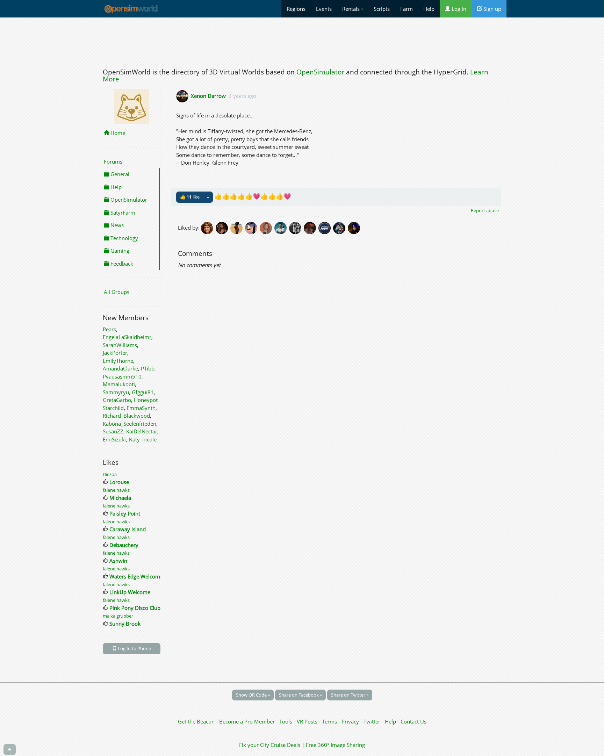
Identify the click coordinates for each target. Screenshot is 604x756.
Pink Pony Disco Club (134, 607)
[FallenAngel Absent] (296, 227)
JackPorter (115, 352)
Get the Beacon (196, 721)
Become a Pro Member (247, 721)
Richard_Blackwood (126, 415)
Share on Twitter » (349, 695)
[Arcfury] (252, 227)
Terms (330, 721)
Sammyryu (116, 392)
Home (117, 132)
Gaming (119, 250)
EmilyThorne (118, 360)
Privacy (350, 721)
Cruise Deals (285, 744)
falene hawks (116, 490)
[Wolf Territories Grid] (340, 227)
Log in (458, 8)
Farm (406, 8)
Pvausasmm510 (122, 376)
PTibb (147, 368)
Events (324, 8)
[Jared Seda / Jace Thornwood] (354, 227)
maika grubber (118, 616)
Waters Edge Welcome (136, 576)
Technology (123, 238)
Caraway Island (127, 529)
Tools (286, 721)
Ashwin (118, 560)
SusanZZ (113, 431)
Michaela (120, 497)
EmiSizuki (114, 439)
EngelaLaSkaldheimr (127, 336)
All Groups (116, 291)
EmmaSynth (141, 407)
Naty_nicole (143, 439)
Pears (109, 329)
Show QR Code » (253, 695)
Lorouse (119, 481)
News (116, 225)
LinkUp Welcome (129, 592)
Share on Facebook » (300, 695)
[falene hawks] (237, 227)
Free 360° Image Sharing (335, 744)
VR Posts (308, 721)
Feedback (121, 263)
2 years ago (242, 95)
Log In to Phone (134, 648)
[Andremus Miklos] (281, 227)
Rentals (352, 8)
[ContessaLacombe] (267, 227)
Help (428, 8)
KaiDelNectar (141, 431)
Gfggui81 (143, 392)
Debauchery (123, 544)
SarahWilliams (120, 344)
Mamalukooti (119, 384)
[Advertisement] (302, 41)
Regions (296, 8)
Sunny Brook (125, 623)
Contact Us (413, 721)
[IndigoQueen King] (311, 227)
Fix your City (254, 744)
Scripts (382, 8)
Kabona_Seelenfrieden (129, 423)
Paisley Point (124, 513)
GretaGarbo (117, 399)
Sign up (491, 8)
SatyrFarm (122, 212)
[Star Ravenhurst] (223, 227)
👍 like (190, 197)
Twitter (372, 721)
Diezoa (110, 474)
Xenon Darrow (208, 95)
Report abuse (485, 210)
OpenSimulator (320, 72)
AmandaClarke (120, 368)
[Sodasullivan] (325, 227)
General (119, 174)
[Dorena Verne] (208, 227)
